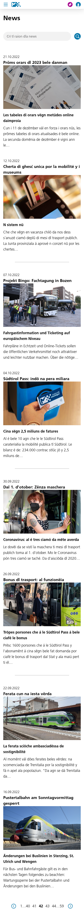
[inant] (70, 906)
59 (62, 906)
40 (28, 906)
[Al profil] (80, 4)
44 (54, 906)
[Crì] (77, 36)
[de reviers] (13, 906)
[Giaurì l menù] (5, 4)
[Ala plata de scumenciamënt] (16, 4)
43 (47, 906)
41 (34, 906)
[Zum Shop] (72, 4)
